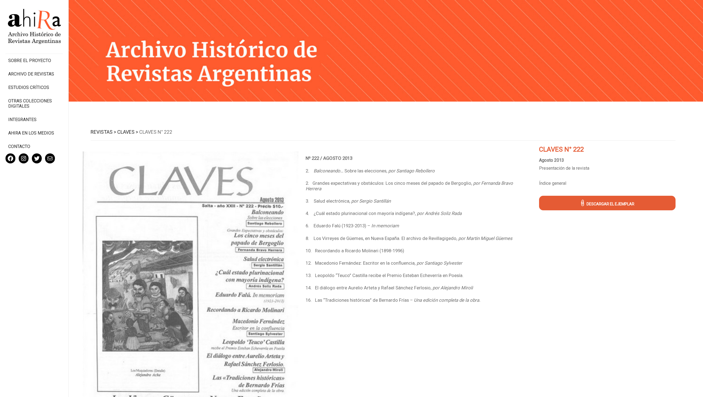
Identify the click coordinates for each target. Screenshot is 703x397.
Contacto (19, 146)
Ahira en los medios (31, 133)
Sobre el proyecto (29, 60)
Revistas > (103, 132)
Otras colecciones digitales (30, 103)
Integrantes (22, 119)
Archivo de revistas (31, 74)
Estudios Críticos (28, 87)
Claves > (127, 132)
